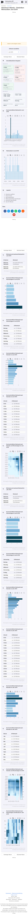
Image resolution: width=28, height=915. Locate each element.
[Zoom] (10, 115)
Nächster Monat (20, 56)
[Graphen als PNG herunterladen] (8, 115)
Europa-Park (9, 5)
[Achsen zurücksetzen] (21, 115)
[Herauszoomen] (17, 115)
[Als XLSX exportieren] (24, 115)
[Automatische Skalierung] (19, 115)
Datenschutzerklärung (17, 893)
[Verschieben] (12, 115)
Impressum (8, 893)
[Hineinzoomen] (15, 115)
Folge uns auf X (14, 894)
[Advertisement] (14, 27)
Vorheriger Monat (8, 56)
